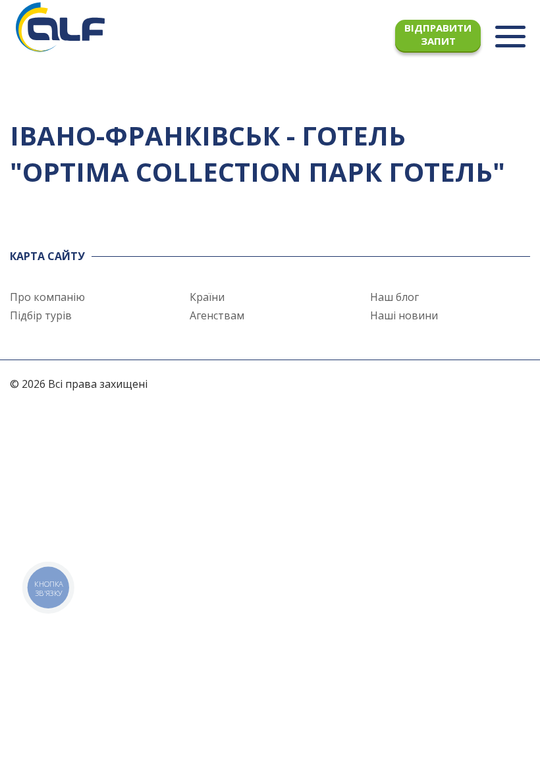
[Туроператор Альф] (60, 26)
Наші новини (404, 315)
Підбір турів (41, 315)
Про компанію (47, 297)
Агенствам (217, 315)
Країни (207, 297)
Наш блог (394, 297)
